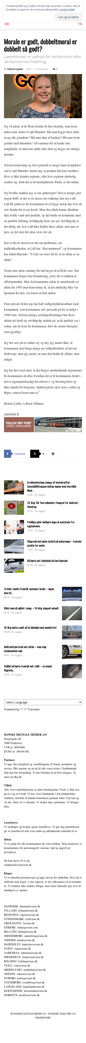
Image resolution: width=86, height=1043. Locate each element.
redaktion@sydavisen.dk (18, 865)
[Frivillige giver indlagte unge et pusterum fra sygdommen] (14, 527)
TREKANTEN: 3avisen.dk (19, 923)
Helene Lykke (15, 68)
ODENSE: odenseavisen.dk (19, 974)
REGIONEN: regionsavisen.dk (21, 915)
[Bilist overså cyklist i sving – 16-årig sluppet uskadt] (72, 613)
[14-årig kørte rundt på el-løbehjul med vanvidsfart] (72, 632)
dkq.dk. (18, 777)
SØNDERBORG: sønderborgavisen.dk (25, 936)
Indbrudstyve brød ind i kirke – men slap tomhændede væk (25, 649)
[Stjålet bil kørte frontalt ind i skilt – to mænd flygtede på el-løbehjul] (72, 671)
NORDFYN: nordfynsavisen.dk (22, 995)
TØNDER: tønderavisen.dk (19, 940)
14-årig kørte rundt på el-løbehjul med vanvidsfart (30, 627)
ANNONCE (11, 414)
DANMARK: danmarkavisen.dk (22, 906)
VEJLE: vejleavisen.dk (17, 965)
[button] (6, 23)
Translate (34, 709)
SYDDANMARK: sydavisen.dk (22, 919)
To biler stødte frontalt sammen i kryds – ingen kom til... (29, 591)
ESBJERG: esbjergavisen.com (21, 927)
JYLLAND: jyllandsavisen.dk (21, 910)
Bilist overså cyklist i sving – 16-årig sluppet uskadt (31, 608)
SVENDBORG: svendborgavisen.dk (24, 982)
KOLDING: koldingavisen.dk (20, 961)
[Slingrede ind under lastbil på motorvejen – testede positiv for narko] (14, 546)
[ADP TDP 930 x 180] (43, 424)
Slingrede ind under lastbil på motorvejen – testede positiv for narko (54, 543)
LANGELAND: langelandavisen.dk (24, 986)
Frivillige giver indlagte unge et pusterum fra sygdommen (50, 524)
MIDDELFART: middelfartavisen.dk (25, 970)
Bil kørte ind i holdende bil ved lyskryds (47, 560)
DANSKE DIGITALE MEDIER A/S (25, 734)
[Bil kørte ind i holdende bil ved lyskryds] (14, 566)
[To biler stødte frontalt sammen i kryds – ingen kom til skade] (72, 594)
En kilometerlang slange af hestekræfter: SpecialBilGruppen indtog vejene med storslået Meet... (51, 486)
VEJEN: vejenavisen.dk (17, 948)
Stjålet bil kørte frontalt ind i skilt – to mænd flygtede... (28, 668)
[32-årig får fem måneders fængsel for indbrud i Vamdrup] (14, 508)
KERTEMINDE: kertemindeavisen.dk (25, 991)
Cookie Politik (67, 9)
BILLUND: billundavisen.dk (20, 931)
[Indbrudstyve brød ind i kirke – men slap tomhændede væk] (72, 652)
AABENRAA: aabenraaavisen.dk (22, 953)
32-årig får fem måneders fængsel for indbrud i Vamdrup (52, 504)
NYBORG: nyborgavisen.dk (20, 978)
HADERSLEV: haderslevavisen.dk (23, 944)
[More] (53, 454)
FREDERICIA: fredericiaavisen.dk (24, 957)
